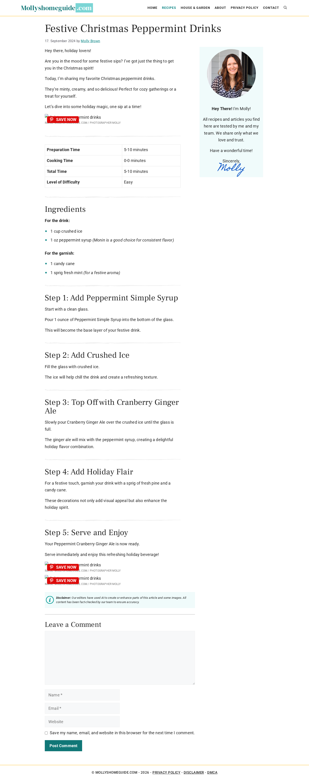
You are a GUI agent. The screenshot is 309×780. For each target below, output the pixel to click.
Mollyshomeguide (48, 7)
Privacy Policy (245, 8)
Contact (271, 8)
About (220, 8)
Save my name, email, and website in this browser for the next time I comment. (122, 732)
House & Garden (195, 8)
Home (152, 8)
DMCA (212, 772)
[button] (285, 8)
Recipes (169, 8)
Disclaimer (194, 772)
